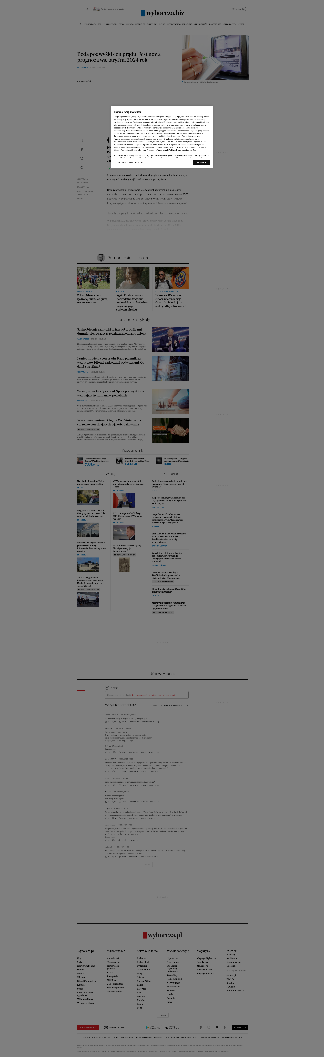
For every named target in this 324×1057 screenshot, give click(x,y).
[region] (162, 137)
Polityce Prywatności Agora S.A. (182, 150)
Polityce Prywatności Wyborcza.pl (153, 150)
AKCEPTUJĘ (201, 163)
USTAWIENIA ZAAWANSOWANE (130, 163)
